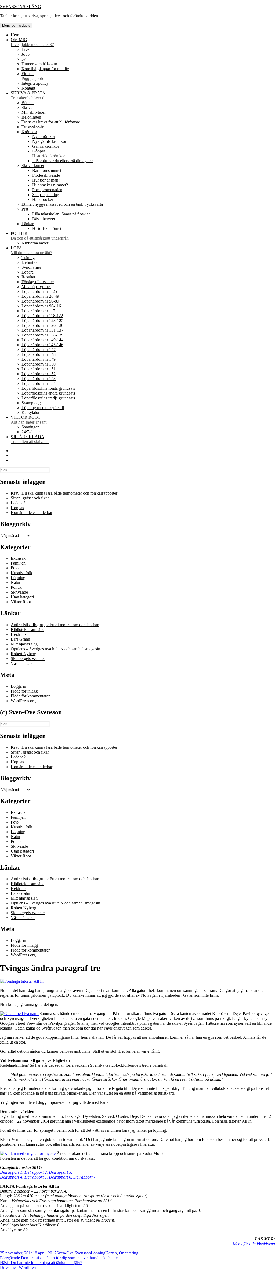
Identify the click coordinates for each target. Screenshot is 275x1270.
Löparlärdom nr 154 (38, 383)
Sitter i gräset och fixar (30, 498)
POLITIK (40, 235)
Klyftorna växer (34, 243)
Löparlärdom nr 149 (38, 359)
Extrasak (18, 558)
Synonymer (31, 267)
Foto (15, 568)
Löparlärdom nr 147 (38, 349)
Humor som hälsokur (39, 64)
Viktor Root (21, 601)
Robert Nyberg (23, 653)
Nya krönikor (43, 136)
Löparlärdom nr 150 (38, 364)
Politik (16, 587)
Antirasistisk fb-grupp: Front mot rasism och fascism (55, 624)
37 (23, 59)
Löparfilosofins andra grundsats (48, 393)
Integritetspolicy (35, 83)
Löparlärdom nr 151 (38, 369)
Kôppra (48, 153)
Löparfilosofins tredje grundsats (48, 398)
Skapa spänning (45, 194)
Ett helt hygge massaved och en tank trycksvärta (62, 204)
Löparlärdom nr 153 (38, 378)
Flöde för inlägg (24, 691)
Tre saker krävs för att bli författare (50, 122)
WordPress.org (23, 700)
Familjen (18, 563)
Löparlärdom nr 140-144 (42, 340)
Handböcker (42, 199)
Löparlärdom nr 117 (38, 310)
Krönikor (29, 131)
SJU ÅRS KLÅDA (30, 439)
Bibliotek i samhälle (27, 629)
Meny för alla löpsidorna (254, 1243)
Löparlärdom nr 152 (38, 373)
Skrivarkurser (32, 165)
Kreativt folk (21, 572)
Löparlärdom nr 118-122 (42, 315)
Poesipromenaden (47, 189)
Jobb (25, 54)
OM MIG (32, 42)
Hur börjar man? (46, 180)
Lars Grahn (20, 639)
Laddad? (18, 503)
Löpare (27, 272)
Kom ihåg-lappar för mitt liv (45, 68)
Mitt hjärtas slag (24, 644)
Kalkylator (30, 412)
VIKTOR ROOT (28, 419)
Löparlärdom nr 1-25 (39, 291)
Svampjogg (31, 402)
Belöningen (31, 117)
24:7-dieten (31, 432)
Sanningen (30, 427)
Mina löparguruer (36, 286)
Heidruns (18, 634)
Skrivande (19, 592)
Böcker (27, 102)
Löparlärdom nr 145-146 (42, 344)
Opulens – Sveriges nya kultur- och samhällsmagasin (55, 649)
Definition (30, 262)
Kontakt (28, 88)
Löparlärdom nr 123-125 (42, 320)
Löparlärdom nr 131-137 (42, 330)
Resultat (28, 277)
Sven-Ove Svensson (73, 1253)
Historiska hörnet (46, 228)
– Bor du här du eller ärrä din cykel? (62, 160)
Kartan (111, 1253)
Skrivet (27, 107)
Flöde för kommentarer (30, 696)
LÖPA (31, 250)
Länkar (27, 223)
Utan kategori (22, 597)
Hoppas (17, 507)
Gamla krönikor (45, 146)
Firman (39, 76)
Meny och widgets (16, 25)
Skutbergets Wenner (28, 658)
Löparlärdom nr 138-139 (42, 335)
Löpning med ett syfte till (42, 407)
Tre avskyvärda (34, 127)
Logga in (18, 686)
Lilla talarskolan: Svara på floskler (61, 214)
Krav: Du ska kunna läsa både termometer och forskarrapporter (64, 493)
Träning (28, 257)
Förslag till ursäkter (37, 281)
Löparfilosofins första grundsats (48, 388)
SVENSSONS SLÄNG (20, 6)
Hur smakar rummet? (50, 185)
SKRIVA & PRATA (28, 95)
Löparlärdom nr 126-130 (42, 325)
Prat (24, 209)
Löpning (18, 577)
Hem (15, 35)
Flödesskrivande (46, 175)
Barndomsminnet (46, 170)
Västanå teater (23, 663)
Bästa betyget (43, 219)
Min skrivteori (33, 112)
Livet (25, 49)
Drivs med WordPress (18, 1267)
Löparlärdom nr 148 (38, 354)
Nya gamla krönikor (49, 141)
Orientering (128, 1253)
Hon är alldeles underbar (31, 512)
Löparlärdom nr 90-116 (41, 306)
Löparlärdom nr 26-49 (40, 296)
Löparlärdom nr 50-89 (40, 301)
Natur (15, 582)
